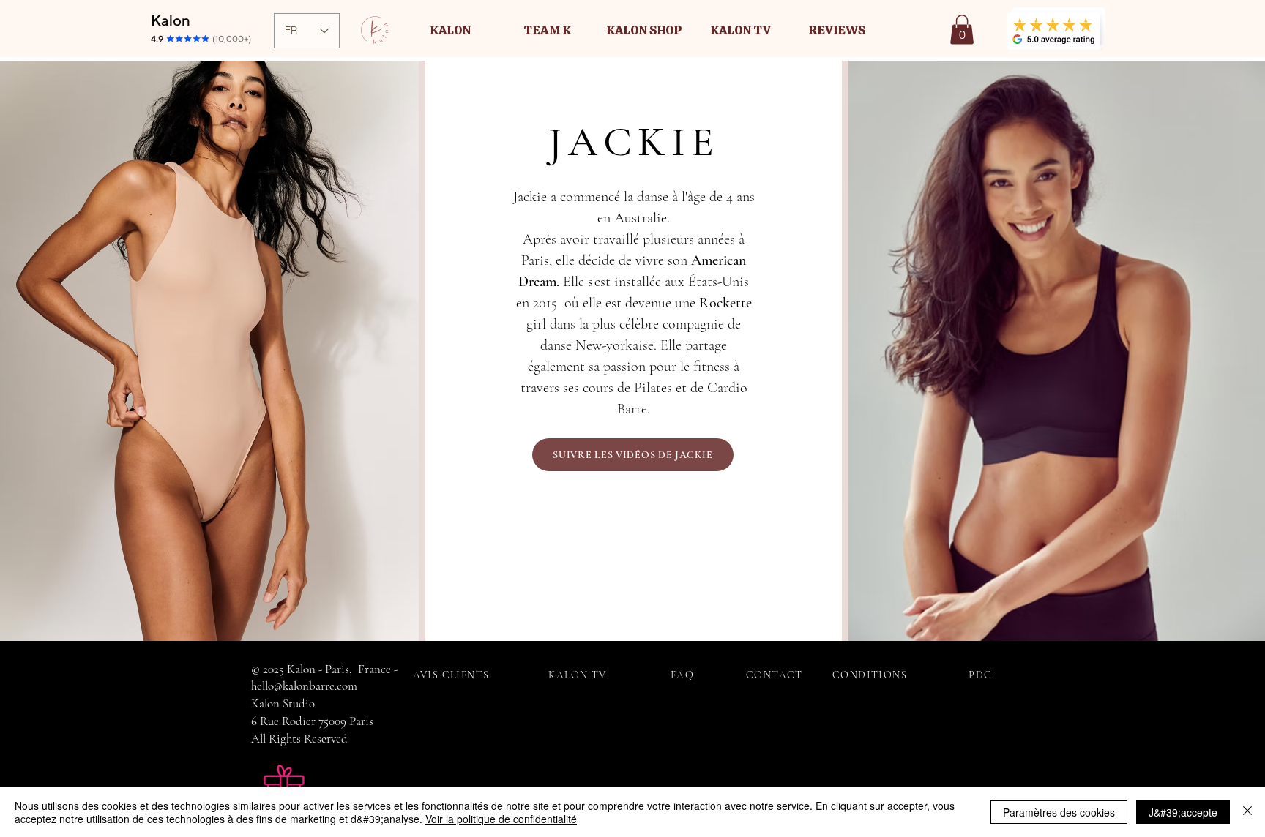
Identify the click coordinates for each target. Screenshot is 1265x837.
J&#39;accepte (1183, 812)
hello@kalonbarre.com (304, 686)
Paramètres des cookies (1059, 812)
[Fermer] (1247, 812)
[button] (451, 30)
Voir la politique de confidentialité (501, 818)
